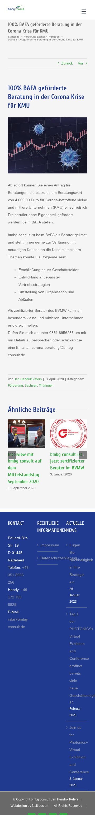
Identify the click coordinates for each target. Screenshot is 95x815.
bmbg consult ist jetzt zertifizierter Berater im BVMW (67, 461)
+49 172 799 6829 (17, 597)
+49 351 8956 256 (18, 574)
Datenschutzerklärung (47, 558)
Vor (80, 63)
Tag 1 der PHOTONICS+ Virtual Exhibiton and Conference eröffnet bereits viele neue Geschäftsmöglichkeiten (76, 655)
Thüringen (46, 385)
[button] (12, 455)
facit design (40, 806)
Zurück (67, 63)
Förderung (15, 385)
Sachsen (31, 385)
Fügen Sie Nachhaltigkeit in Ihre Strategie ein (76, 563)
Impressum (47, 545)
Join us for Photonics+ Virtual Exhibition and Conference (76, 749)
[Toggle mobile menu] (84, 11)
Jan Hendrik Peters (28, 379)
